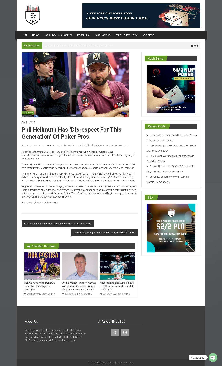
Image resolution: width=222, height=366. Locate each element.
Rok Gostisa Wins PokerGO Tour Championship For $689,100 (39, 286)
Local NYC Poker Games (58, 34)
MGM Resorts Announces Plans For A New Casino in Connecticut (58, 223)
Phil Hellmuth (87, 145)
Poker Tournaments (126, 34)
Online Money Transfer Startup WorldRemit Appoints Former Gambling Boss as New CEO (79, 286)
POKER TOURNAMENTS (118, 145)
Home (35, 34)
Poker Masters (100, 145)
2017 (123, 152)
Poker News (28, 113)
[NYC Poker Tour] (26, 35)
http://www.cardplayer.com (72, 202)
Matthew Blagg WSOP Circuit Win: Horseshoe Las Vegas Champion (78, 45)
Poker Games (102, 34)
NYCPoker (45, 294)
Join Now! (148, 34)
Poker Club (83, 34)
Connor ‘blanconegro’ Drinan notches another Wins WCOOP (104, 232)
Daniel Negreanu (74, 145)
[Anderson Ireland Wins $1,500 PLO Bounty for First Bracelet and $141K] (117, 265)
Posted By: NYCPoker (33, 145)
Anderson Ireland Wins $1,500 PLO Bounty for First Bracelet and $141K (117, 286)
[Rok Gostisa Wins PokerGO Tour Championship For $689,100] (42, 265)
